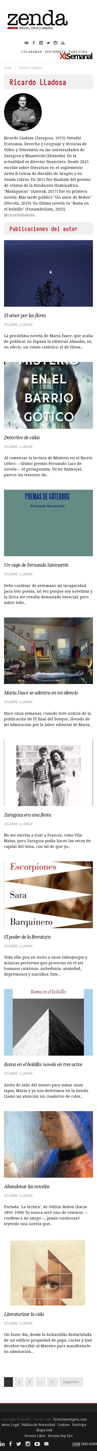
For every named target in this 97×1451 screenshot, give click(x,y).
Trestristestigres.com (70, 1419)
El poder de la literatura (27, 937)
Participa (79, 1424)
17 (52, 1382)
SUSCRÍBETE (55, 52)
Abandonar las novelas (26, 1186)
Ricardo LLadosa (18, 324)
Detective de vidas (22, 437)
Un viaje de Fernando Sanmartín (36, 565)
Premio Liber (35, 1435)
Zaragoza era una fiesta (27, 814)
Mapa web (44, 1430)
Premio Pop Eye (60, 1435)
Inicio (8, 67)
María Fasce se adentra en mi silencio (41, 692)
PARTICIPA (78, 52)
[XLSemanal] (76, 56)
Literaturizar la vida (24, 1314)
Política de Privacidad (38, 1424)
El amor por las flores (25, 315)
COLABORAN (31, 52)
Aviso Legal (10, 1424)
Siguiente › (71, 1382)
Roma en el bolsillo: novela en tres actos (43, 1064)
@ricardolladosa (19, 214)
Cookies (63, 1424)
